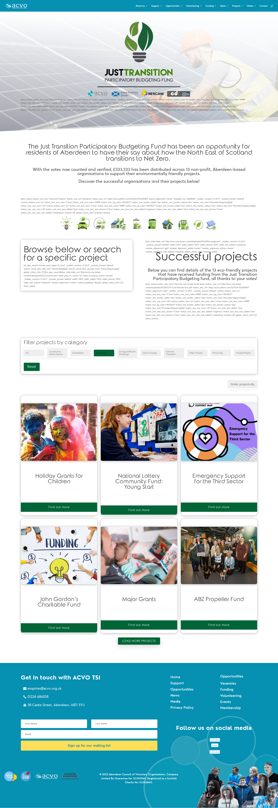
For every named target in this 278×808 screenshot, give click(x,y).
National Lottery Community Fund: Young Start (139, 481)
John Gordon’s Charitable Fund (59, 602)
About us (140, 6)
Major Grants (139, 599)
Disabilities (78, 353)
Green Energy (149, 353)
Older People (196, 353)
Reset (31, 367)
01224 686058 (38, 697)
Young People (243, 353)
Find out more (59, 507)
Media (250, 6)
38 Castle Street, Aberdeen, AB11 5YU (56, 705)
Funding (210, 6)
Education (101, 353)
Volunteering (192, 6)
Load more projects (139, 641)
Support (155, 6)
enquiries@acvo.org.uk (44, 688)
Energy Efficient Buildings (127, 352)
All (27, 353)
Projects (236, 6)
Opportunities (173, 6)
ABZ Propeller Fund (219, 599)
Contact (264, 6)
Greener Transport (170, 352)
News (223, 6)
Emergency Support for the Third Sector (219, 479)
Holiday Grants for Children (59, 479)
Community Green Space (56, 352)
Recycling (218, 353)
